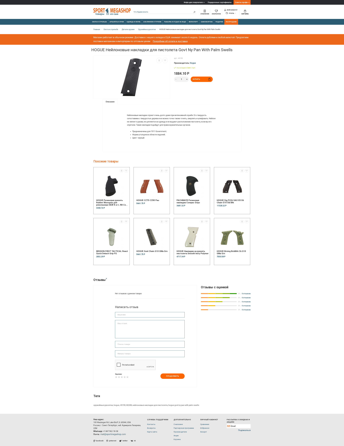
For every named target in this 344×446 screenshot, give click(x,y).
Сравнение (204, 424)
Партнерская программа (184, 428)
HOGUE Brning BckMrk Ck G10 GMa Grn (231, 252)
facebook (99, 441)
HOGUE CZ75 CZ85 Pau (147, 200)
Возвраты (151, 428)
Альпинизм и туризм (152, 22)
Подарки (219, 22)
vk (135, 441)
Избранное (204, 428)
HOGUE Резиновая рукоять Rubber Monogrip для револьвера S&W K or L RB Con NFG (111, 202)
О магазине (178, 424)
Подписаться (244, 430)
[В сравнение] (159, 60)
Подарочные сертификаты (220, 2)
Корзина (245, 14)
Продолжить (172, 376)
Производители (180, 432)
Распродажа (231, 22)
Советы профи (241, 2)
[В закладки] (165, 60)
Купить (196, 79)
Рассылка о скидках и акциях (238, 421)
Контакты (151, 424)
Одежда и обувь (134, 22)
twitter (125, 441)
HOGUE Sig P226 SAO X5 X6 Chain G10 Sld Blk (230, 201)
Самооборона (207, 22)
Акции (176, 436)
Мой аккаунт (232, 10)
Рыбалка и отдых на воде (175, 22)
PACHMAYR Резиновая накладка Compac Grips (188, 201)
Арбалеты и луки (117, 22)
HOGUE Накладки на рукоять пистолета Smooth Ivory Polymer (193, 252)
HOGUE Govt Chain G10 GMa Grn (152, 251)
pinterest (112, 441)
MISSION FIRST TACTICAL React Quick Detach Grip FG (112, 252)
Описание (110, 102)
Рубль (231, 13)
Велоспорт (193, 22)
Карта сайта (152, 432)
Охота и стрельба (99, 22)
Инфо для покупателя (193, 2)
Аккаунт (203, 432)
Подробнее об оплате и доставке (170, 41)
